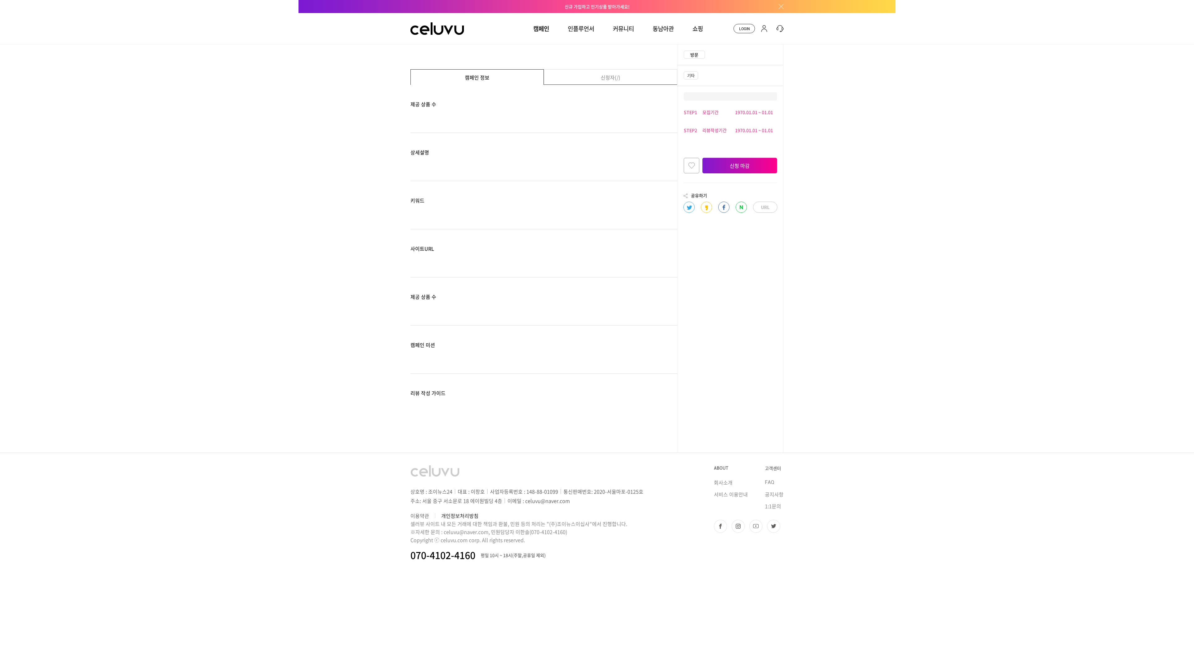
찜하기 (691, 165)
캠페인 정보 (477, 77)
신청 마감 (740, 165)
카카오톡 (706, 207)
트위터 (689, 207)
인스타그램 (738, 526)
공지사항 (774, 494)
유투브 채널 (755, 526)
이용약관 (419, 515)
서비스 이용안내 (731, 494)
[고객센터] (778, 28)
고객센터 (773, 468)
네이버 (741, 207)
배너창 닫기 (779, 6)
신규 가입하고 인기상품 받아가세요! (597, 6)
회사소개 (723, 482)
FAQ (769, 482)
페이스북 (723, 207)
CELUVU (420, 17)
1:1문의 (773, 506)
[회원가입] (764, 28)
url (765, 207)
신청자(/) (610, 77)
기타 (691, 75)
